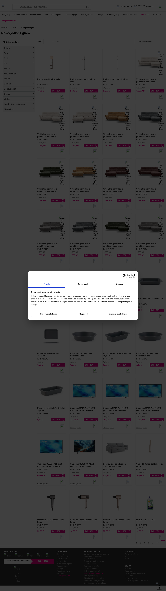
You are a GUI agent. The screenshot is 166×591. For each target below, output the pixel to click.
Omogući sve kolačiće (118, 314)
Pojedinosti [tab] (83, 284)
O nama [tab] (119, 284)
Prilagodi (81, 314)
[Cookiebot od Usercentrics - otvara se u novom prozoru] (124, 276)
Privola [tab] (47, 284)
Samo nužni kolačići (48, 314)
